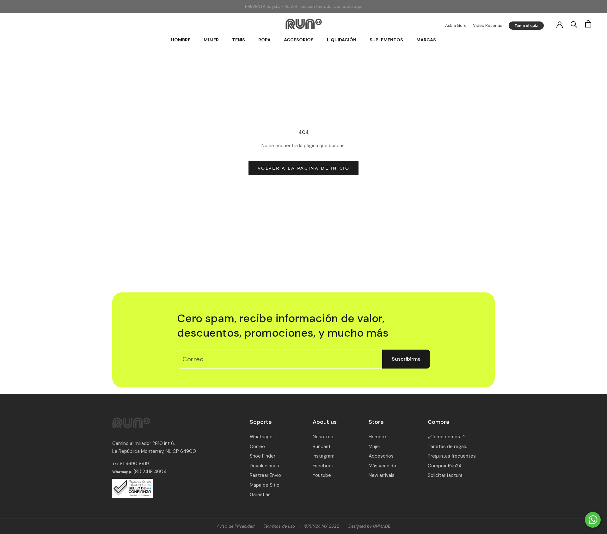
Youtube (322, 475)
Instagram (323, 456)
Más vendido (382, 466)
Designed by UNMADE (369, 526)
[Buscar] (574, 24)
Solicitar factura (445, 475)
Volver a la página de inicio (304, 168)
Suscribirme (406, 359)
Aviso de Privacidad (235, 526)
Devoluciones (264, 466)
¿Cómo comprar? (447, 437)
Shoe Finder (262, 456)
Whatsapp (261, 437)
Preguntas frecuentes (452, 456)
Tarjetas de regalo (448, 446)
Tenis (238, 40)
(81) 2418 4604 (150, 471)
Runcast (322, 446)
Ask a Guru (456, 25)
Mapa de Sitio (264, 485)
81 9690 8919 (134, 463)
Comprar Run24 (445, 466)
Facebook (323, 466)
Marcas (426, 40)
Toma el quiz (526, 25)
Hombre (180, 40)
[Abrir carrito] (588, 23)
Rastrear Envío (265, 475)
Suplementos (386, 40)
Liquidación (341, 40)
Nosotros (323, 437)
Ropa (264, 40)
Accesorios (299, 40)
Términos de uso (279, 526)
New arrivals (382, 475)
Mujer (211, 40)
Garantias (260, 494)
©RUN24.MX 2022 (321, 526)
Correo (257, 446)
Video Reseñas (487, 25)
